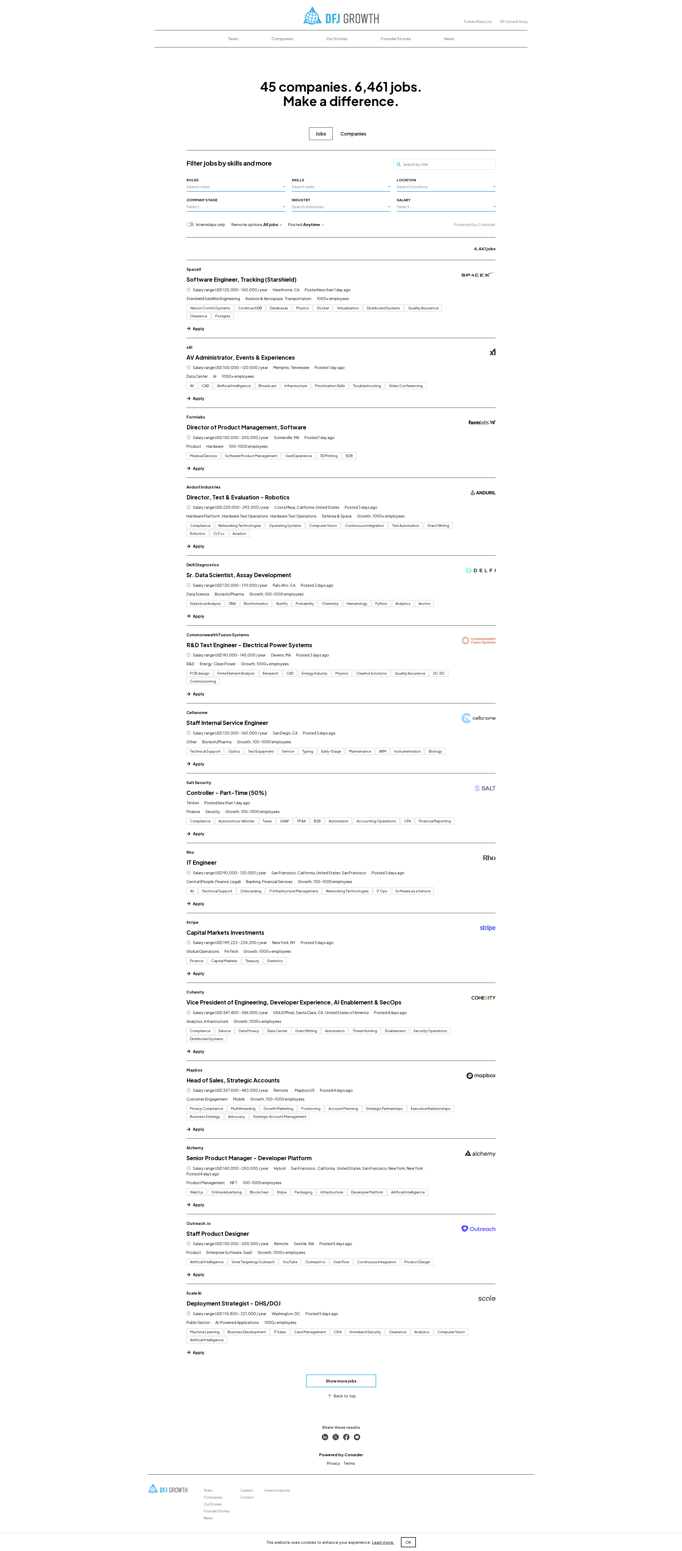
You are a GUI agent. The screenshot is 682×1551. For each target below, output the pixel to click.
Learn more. (383, 1542)
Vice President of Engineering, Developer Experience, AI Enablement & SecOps (293, 1002)
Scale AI (193, 1293)
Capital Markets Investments (225, 932)
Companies (282, 38)
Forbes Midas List (478, 22)
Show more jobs (341, 1380)
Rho (190, 852)
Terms (349, 1463)
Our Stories (336, 38)
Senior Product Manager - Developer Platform (249, 1158)
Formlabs (195, 417)
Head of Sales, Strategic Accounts (233, 1080)
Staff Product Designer (217, 1233)
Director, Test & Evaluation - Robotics (238, 497)
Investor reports (277, 1490)
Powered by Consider (475, 224)
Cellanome (197, 712)
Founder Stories (396, 38)
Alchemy (195, 1147)
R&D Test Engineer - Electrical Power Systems (249, 645)
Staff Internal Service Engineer (227, 722)
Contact (247, 1497)
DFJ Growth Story (513, 22)
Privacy (333, 1463)
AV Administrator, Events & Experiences (240, 357)
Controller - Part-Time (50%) (226, 792)
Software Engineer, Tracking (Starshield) (241, 279)
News (449, 38)
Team (233, 38)
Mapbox (194, 1070)
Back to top (345, 1395)
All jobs (270, 224)
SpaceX (193, 269)
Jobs (321, 134)
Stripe (192, 922)
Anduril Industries (203, 487)
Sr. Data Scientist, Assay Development (238, 574)
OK (408, 1542)
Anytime (311, 224)
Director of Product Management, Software (246, 427)
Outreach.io (198, 1223)
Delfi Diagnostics (202, 564)
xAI (189, 347)
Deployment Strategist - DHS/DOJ (233, 1303)
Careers (246, 1490)
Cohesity (195, 992)
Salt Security (198, 782)
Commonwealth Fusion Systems (217, 634)
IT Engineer (201, 862)
